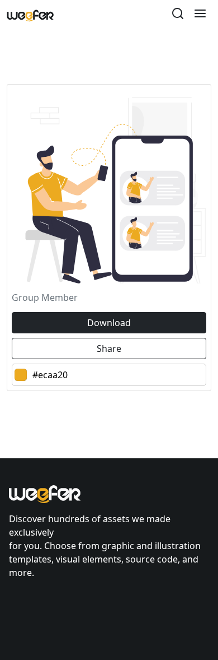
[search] (178, 15)
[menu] (200, 15)
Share (109, 348)
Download (109, 323)
